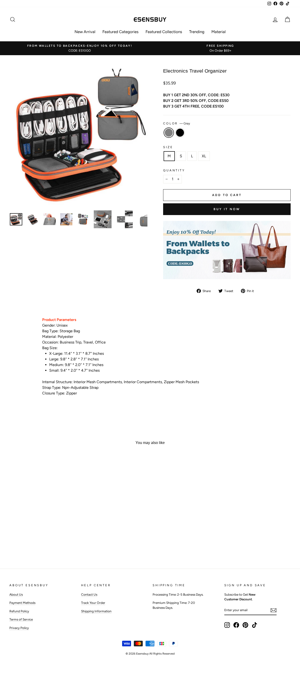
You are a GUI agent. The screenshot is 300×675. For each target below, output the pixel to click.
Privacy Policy (19, 628)
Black (180, 132)
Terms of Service (21, 619)
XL (204, 156)
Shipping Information (96, 611)
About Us (16, 594)
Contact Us (89, 594)
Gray (168, 132)
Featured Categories (120, 31)
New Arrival (85, 31)
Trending (196, 31)
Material (218, 31)
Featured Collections (164, 31)
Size (168, 147)
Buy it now (227, 209)
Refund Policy (19, 611)
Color (176, 123)
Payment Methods (22, 603)
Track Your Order (93, 603)
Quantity (174, 170)
